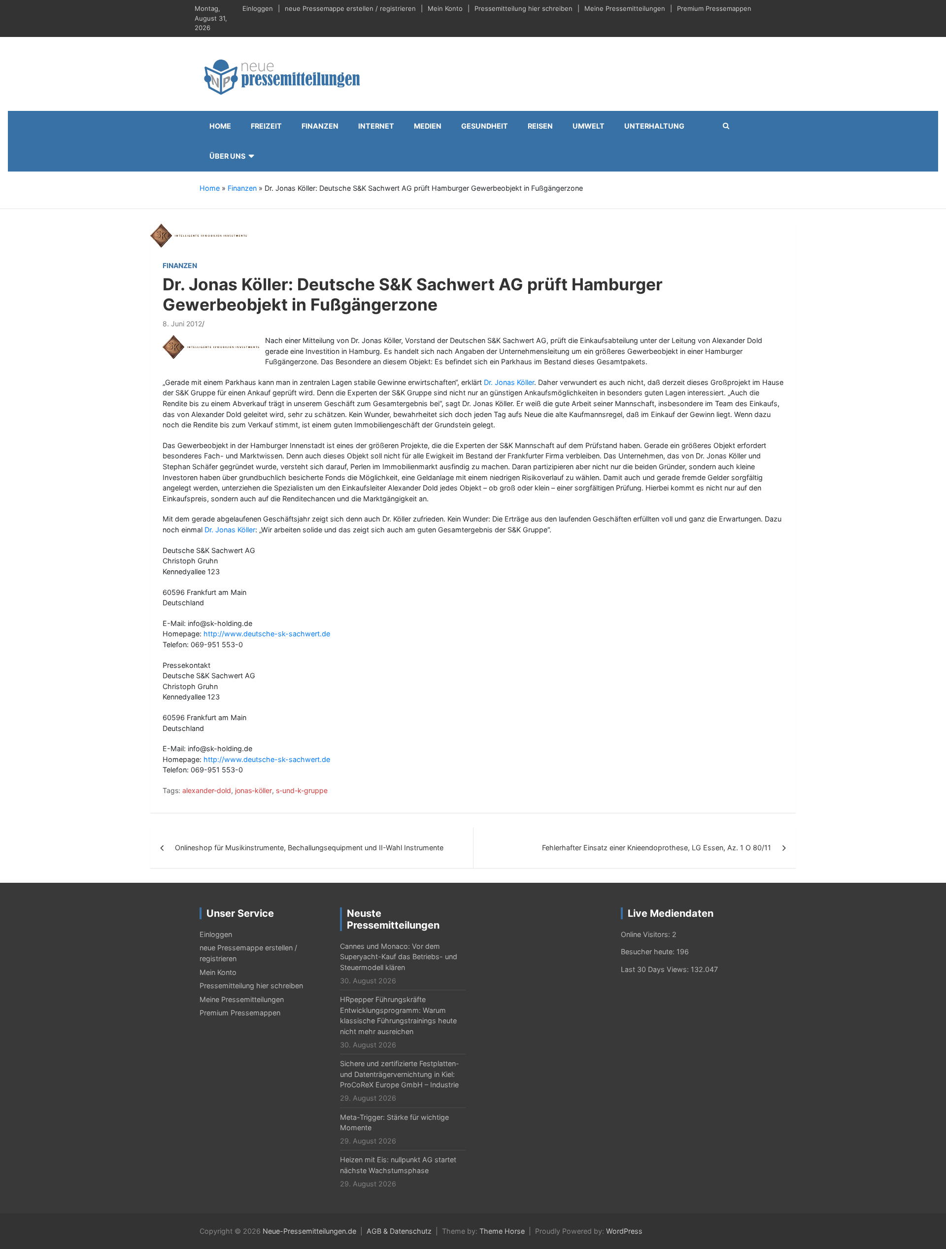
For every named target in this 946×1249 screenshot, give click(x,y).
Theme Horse (502, 1231)
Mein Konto (445, 8)
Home (220, 126)
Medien (427, 126)
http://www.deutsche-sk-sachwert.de (266, 633)
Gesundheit (484, 126)
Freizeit (266, 126)
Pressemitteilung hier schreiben (523, 8)
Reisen (540, 126)
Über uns (227, 156)
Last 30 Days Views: (656, 969)
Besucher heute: (648, 951)
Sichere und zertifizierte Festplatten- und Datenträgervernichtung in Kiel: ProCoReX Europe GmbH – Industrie (399, 1074)
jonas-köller (253, 790)
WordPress (624, 1231)
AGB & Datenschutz (399, 1231)
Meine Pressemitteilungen (624, 8)
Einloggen (257, 8)
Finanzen (320, 126)
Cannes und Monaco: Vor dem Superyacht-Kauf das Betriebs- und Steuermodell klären (398, 956)
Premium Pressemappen (714, 8)
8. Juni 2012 (182, 323)
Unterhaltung (654, 126)
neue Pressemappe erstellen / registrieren (350, 8)
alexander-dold (206, 790)
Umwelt (589, 126)
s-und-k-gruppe (302, 790)
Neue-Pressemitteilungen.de (309, 1231)
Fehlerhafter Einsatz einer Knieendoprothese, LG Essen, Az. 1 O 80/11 (656, 847)
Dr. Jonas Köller (509, 382)
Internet (376, 126)
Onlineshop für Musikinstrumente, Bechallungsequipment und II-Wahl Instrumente (309, 847)
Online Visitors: (646, 934)
